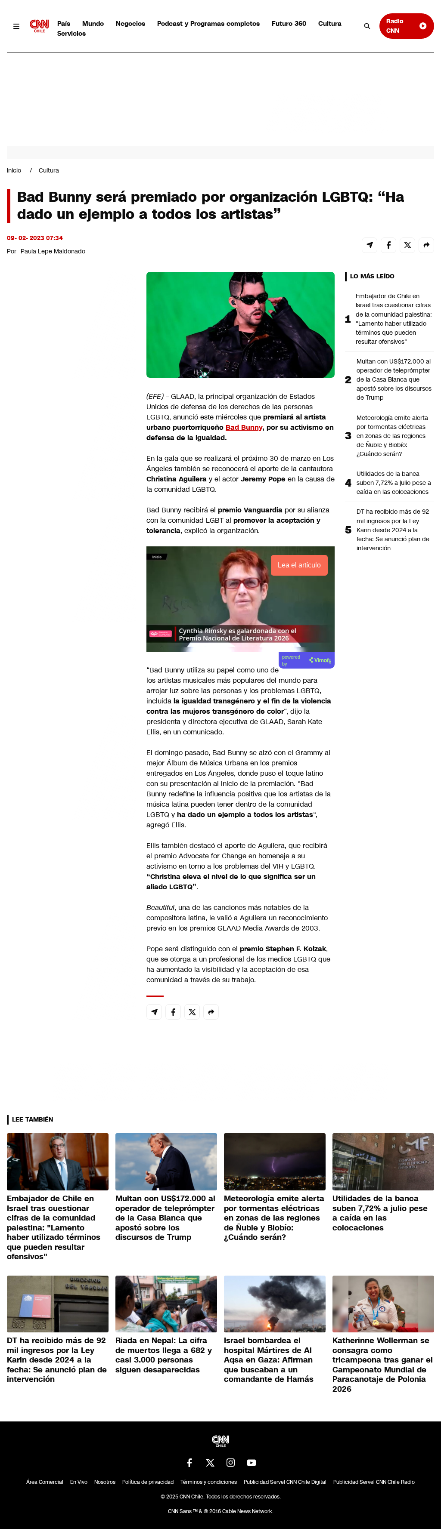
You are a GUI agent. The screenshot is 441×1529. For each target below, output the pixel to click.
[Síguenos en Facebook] (189, 1463)
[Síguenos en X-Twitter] (210, 1463)
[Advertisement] (71, 765)
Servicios (71, 33)
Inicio (14, 170)
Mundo (93, 23)
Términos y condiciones (208, 1482)
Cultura (330, 23)
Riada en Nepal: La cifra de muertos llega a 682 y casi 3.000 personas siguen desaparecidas (163, 1355)
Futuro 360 (289, 23)
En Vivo (78, 1482)
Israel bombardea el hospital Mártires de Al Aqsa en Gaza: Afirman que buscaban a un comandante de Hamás (269, 1360)
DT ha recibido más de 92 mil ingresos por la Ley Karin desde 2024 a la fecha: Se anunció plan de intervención (393, 529)
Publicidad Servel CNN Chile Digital (285, 1482)
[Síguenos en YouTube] (251, 1463)
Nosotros (104, 1482)
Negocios (130, 23)
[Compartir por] (426, 245)
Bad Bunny (244, 427)
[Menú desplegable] (16, 26)
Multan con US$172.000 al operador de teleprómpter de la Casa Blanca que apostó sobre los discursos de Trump (394, 379)
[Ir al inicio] (39, 26)
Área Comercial (44, 1482)
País (63, 23)
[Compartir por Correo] (369, 245)
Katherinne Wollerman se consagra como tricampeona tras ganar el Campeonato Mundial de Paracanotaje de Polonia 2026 (382, 1365)
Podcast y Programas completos (208, 23)
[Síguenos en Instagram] (231, 1463)
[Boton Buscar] (367, 26)
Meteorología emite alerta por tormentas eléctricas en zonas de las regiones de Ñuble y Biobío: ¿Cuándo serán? (392, 435)
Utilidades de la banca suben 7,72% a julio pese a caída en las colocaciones (394, 482)
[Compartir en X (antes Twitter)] (407, 245)
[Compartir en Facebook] (388, 245)
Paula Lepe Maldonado (53, 251)
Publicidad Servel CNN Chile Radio (374, 1482)
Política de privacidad (148, 1482)
